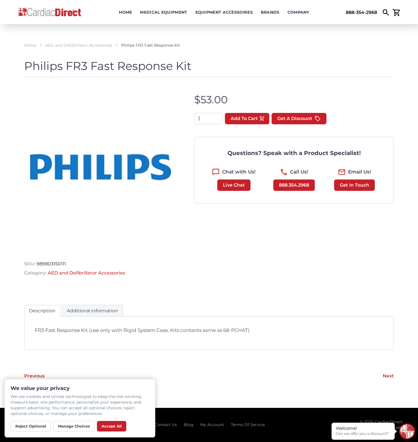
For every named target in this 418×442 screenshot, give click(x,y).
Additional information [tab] (92, 310)
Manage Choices (74, 426)
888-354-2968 (361, 12)
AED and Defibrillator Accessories (78, 45)
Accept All (112, 426)
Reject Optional (30, 426)
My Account (212, 424)
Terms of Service (248, 424)
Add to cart (244, 118)
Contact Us (166, 424)
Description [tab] (42, 310)
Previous (34, 376)
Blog (188, 424)
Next (388, 376)
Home (125, 12)
